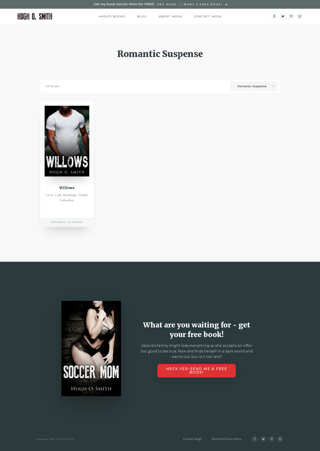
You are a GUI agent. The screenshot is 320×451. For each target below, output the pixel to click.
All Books (53, 86)
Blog (142, 16)
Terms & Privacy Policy (226, 439)
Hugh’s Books (112, 16)
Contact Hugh (207, 16)
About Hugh (170, 16)
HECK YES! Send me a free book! (196, 370)
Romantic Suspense (67, 222)
